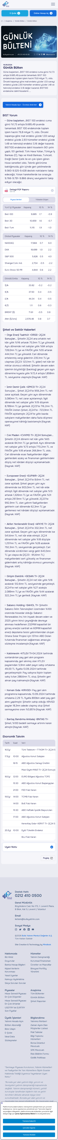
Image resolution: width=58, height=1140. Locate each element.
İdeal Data (10, 1036)
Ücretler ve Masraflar (41, 964)
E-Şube (13, 13)
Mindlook (47, 944)
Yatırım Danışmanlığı (40, 957)
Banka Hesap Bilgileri (15, 964)
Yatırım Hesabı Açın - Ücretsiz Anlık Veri (21, 105)
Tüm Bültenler (37, 993)
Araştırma (8, 21)
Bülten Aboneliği (13, 1025)
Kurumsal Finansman (41, 961)
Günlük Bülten (19, 21)
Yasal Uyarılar (11, 975)
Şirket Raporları (38, 1001)
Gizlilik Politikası (38, 1057)
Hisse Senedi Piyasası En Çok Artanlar (15, 1002)
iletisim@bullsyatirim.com (27, 919)
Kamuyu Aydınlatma (14, 979)
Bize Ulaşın (10, 1029)
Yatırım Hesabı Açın (14, 1021)
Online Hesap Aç (41, 13)
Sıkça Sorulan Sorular (15, 983)
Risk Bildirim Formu (40, 1053)
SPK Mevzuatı (37, 1050)
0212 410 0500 (28, 895)
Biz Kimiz (9, 957)
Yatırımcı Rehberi (39, 1021)
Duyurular (10, 961)
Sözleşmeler (11, 1040)
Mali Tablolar (37, 1032)
